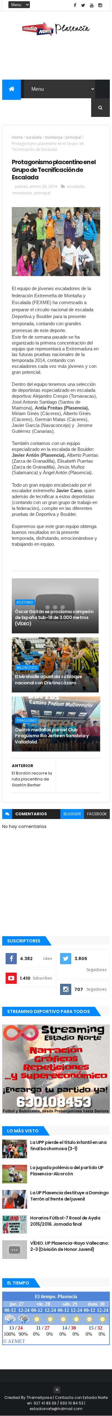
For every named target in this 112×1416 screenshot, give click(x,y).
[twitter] (83, 5)
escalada (34, 137)
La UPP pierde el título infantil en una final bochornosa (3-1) (68, 1145)
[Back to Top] (57, 1389)
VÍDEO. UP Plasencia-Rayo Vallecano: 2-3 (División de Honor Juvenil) (69, 1246)
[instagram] (100, 5)
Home (17, 137)
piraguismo (26, 720)
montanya (54, 137)
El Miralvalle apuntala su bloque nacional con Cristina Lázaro (48, 679)
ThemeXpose (39, 1397)
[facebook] (75, 5)
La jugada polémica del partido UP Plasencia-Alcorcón (67, 1170)
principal (73, 137)
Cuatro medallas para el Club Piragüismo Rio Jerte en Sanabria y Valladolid (51, 736)
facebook (97, 814)
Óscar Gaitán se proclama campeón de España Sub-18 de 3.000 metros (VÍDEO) (54, 618)
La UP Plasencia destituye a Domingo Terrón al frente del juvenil (69, 1196)
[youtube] (91, 5)
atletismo (24, 602)
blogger (72, 814)
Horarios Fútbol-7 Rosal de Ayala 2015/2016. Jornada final (65, 1221)
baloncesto (26, 667)
